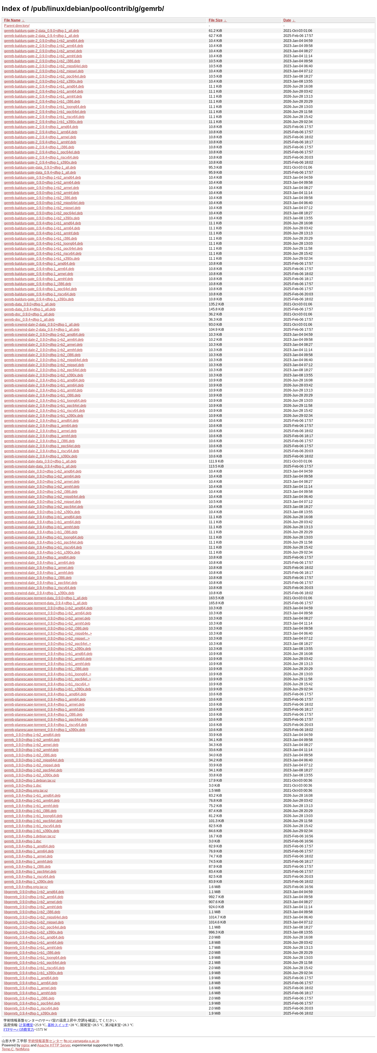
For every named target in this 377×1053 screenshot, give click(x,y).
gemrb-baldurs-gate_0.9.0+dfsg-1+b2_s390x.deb (42, 218)
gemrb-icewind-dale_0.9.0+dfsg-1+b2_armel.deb (41, 481)
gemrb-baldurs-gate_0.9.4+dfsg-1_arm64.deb (39, 269)
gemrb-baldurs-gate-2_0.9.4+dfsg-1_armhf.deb (40, 142)
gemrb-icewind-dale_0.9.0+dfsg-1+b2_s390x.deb (42, 512)
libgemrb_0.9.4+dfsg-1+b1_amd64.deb (34, 937)
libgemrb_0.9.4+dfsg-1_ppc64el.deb (32, 1003)
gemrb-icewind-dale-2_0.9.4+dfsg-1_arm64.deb (41, 426)
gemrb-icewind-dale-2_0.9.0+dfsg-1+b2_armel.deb (43, 344)
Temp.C (8, 1049)
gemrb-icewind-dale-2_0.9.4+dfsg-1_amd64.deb (41, 421)
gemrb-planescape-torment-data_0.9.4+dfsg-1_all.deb (45, 603)
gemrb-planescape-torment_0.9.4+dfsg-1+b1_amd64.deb (48, 654)
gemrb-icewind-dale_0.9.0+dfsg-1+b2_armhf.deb (41, 486)
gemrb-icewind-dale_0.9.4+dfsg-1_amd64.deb (39, 557)
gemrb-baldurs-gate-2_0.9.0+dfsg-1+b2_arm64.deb (43, 46)
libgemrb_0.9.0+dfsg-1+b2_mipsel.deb (34, 922)
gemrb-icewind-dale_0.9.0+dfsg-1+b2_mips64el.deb (44, 497)
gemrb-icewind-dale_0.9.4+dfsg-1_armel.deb (39, 568)
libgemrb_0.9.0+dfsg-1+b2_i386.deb (32, 912)
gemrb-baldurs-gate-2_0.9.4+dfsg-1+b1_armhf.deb (43, 96)
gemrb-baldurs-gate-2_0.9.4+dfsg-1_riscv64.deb (41, 157)
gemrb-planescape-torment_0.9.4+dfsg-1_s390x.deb (44, 730)
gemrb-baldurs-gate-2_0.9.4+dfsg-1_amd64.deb (41, 127)
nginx (25, 1045)
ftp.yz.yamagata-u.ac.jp (81, 1041)
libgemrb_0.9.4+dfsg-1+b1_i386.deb (32, 952)
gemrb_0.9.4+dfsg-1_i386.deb (27, 866)
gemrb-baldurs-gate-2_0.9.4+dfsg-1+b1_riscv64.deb (44, 117)
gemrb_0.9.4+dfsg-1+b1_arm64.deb (32, 800)
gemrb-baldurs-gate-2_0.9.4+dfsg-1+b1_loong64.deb (45, 107)
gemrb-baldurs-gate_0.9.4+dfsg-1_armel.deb (38, 274)
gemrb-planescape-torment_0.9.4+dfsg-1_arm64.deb (45, 699)
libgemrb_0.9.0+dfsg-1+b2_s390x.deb (33, 932)
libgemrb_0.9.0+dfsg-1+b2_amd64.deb (34, 892)
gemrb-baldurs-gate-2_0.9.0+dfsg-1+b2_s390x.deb (43, 81)
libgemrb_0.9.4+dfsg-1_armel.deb (30, 988)
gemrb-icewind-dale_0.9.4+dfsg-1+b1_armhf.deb (41, 527)
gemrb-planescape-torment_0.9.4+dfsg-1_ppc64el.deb (46, 719)
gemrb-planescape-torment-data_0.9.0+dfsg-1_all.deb (45, 598)
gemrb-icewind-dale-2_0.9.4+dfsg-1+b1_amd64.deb (44, 380)
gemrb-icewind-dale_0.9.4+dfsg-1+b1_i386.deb (40, 532)
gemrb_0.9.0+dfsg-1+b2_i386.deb (30, 755)
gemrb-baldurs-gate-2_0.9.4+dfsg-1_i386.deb (39, 147)
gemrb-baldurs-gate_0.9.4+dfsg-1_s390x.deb (39, 299)
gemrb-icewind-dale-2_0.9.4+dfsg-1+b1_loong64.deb (45, 400)
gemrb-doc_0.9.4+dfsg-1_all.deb (29, 319)
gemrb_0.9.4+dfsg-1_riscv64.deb (29, 876)
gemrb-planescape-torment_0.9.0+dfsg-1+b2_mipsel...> (47, 638)
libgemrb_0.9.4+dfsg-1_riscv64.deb (31, 1008)
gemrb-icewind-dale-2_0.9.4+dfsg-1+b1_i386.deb (42, 395)
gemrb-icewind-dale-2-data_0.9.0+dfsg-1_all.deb (41, 324)
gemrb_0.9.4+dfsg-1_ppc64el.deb (30, 871)
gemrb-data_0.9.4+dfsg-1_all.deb (29, 309)
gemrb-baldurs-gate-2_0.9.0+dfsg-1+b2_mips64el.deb (45, 66)
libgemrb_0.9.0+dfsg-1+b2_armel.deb (33, 902)
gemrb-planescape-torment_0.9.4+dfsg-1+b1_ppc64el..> (47, 679)
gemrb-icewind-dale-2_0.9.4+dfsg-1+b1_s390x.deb (43, 415)
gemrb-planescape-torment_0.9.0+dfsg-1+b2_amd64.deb (48, 608)
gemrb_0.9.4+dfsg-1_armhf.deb (28, 861)
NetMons (22, 1049)
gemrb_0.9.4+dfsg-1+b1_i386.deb (30, 811)
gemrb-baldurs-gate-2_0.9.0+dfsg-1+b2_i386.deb (42, 61)
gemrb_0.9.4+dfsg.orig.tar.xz (26, 887)
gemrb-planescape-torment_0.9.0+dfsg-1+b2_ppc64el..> (47, 644)
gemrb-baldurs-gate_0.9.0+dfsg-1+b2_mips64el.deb (44, 203)
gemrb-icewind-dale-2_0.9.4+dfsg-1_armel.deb (40, 431)
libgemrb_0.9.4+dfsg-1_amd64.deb (31, 978)
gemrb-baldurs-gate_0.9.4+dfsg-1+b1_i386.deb (40, 238)
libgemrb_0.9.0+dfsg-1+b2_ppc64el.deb (35, 927)
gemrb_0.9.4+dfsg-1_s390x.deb (28, 881)
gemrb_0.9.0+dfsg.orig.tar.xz (26, 790)
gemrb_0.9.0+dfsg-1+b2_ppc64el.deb (33, 770)
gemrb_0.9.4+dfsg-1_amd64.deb (29, 846)
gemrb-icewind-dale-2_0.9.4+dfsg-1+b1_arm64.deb (44, 385)
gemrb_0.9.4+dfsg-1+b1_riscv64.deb (32, 826)
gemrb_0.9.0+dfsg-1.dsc (22, 785)
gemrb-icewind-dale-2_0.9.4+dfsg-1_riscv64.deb (41, 451)
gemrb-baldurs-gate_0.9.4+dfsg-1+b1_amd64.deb (42, 223)
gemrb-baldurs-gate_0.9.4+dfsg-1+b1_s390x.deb (42, 258)
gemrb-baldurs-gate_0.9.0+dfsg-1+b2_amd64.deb (42, 177)
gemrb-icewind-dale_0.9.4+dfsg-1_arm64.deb (39, 563)
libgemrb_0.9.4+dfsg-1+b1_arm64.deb (33, 942)
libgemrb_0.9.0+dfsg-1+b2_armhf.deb (33, 907)
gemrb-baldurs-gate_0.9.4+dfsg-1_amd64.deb (39, 263)
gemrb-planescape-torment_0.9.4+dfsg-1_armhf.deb (44, 709)
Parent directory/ (16, 26)
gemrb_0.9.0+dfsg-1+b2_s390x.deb (31, 775)
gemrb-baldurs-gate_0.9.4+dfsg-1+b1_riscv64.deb (42, 253)
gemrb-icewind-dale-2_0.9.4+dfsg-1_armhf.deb (40, 436)
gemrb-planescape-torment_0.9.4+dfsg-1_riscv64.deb (45, 725)
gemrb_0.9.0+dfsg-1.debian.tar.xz (30, 780)
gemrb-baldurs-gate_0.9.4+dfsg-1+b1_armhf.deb (41, 233)
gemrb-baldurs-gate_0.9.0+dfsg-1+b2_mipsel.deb (42, 208)
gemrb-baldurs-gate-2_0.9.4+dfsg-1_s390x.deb (40, 162)
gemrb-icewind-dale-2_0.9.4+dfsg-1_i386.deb (39, 441)
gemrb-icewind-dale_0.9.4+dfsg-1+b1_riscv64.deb (43, 547)
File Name (12, 20)
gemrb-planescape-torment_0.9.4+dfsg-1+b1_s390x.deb (47, 689)
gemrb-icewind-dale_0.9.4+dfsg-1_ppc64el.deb (40, 583)
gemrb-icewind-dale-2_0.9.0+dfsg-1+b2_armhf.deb (43, 350)
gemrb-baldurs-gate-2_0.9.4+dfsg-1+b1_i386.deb (42, 101)
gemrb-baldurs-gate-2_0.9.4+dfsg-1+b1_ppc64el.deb (45, 112)
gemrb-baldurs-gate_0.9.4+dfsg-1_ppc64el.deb (40, 289)
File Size (216, 20)
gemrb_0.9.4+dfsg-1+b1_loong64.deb (33, 816)
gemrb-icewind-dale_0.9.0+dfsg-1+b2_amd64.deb (42, 471)
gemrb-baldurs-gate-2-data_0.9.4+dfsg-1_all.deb (41, 36)
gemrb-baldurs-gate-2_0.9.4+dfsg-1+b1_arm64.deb (43, 91)
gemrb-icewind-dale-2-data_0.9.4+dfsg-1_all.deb (41, 329)
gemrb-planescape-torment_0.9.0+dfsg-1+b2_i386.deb (46, 628)
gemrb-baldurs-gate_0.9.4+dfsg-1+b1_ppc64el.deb (43, 248)
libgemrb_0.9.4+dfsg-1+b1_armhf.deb (33, 947)
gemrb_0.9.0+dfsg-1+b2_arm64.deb (32, 740)
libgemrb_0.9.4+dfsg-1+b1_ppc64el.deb (35, 963)
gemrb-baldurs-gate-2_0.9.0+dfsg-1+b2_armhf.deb (43, 56)
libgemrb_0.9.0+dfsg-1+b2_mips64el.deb (36, 917)
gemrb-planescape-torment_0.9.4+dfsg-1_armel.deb (44, 704)
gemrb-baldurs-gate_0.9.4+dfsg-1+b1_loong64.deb (43, 243)
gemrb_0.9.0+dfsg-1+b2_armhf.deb (31, 750)
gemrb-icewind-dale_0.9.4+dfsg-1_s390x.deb (39, 593)
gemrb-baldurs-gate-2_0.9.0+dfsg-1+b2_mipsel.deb (44, 71)
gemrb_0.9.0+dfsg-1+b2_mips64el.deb (34, 760)
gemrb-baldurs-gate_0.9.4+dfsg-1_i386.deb (37, 284)
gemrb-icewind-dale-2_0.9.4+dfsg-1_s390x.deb (40, 456)
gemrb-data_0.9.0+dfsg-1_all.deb (29, 304)
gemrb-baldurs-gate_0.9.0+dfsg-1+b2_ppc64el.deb (43, 213)
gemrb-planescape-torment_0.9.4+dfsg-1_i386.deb (43, 714)
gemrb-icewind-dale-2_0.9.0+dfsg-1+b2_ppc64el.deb (45, 370)
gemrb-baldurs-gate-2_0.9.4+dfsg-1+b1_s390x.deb (43, 122)
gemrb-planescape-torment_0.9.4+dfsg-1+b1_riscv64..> (47, 684)
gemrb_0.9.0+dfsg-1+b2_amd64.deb (32, 735)
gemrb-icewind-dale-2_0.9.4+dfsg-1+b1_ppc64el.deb (45, 405)
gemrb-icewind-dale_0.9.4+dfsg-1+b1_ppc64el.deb (43, 542)
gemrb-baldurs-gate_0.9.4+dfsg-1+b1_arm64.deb (42, 228)
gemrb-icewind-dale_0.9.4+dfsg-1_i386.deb (38, 578)
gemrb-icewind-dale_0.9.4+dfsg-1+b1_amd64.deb (42, 517)
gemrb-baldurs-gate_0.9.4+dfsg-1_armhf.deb (38, 279)
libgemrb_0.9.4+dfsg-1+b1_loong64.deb (35, 957)
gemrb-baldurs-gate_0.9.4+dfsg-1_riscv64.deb (39, 294)
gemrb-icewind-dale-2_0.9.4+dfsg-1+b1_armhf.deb (43, 390)
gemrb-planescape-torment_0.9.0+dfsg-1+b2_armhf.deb (47, 623)
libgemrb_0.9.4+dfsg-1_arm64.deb (30, 983)
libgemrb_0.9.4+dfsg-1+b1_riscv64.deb (34, 968)
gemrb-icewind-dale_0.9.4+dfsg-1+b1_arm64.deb (42, 522)
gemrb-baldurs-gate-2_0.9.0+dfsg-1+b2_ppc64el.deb (45, 76)
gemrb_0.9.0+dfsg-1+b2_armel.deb (31, 745)
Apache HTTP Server (53, 1045)
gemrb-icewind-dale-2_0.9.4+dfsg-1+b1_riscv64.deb (44, 410)
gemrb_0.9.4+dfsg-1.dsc (22, 841)
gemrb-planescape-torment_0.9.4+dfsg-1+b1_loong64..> (47, 674)
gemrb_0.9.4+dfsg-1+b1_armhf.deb (31, 806)
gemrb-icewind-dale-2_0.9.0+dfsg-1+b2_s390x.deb (43, 375)
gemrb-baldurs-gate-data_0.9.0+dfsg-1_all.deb (40, 167)
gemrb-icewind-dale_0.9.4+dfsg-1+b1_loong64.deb (43, 537)
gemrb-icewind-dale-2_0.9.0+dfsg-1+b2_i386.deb (42, 355)
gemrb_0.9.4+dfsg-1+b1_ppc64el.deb (33, 821)
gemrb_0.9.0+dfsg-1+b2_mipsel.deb (32, 765)
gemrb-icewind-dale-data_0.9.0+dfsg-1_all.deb (40, 461)
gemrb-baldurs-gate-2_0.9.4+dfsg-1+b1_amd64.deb (44, 86)
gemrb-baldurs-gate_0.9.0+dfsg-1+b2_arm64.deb (42, 182)
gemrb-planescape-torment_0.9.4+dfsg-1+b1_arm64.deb (47, 659)
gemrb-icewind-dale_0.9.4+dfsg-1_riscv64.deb (40, 588)
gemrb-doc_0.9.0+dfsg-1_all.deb (29, 314)
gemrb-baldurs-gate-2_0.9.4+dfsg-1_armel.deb (40, 137)
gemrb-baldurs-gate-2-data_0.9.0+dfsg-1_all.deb (41, 31)
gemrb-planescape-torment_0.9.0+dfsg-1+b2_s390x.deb (47, 649)
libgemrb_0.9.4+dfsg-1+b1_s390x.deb (33, 973)
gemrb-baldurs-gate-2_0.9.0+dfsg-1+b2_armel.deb (43, 51)
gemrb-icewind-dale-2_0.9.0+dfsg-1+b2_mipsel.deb (44, 365)
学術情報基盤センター (45, 1041)
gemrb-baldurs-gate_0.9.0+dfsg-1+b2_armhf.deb (41, 193)
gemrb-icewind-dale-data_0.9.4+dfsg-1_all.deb (40, 466)
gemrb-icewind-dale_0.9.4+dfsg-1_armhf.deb (39, 573)
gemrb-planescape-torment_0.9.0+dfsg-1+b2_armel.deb (47, 618)
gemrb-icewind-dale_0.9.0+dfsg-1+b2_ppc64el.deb (43, 507)
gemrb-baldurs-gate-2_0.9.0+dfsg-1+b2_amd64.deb (44, 41)
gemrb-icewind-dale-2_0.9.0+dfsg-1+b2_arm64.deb (44, 339)
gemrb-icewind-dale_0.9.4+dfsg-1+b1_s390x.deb (42, 552)
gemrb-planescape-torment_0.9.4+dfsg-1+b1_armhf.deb (47, 664)
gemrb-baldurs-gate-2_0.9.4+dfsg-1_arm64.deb (40, 132)
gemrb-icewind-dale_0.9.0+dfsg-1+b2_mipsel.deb (42, 502)
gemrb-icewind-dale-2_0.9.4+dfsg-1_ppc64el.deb (42, 446)
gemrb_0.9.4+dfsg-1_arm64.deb (29, 851)
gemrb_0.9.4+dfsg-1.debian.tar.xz (30, 836)
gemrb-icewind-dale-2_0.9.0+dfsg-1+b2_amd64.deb (44, 334)
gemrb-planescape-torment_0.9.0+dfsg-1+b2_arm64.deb (47, 613)
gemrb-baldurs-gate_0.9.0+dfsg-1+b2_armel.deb (41, 188)
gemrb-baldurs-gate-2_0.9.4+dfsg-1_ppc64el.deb (42, 152)
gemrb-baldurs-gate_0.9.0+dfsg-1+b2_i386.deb (40, 198)
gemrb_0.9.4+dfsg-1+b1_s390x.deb (31, 831)
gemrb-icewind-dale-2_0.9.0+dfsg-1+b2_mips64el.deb (46, 360)
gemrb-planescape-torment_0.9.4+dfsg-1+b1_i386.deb (46, 669)
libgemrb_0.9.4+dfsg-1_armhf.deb (30, 993)
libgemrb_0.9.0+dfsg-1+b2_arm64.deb (33, 897)
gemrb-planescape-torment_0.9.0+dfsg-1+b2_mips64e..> (48, 633)
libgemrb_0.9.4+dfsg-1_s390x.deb (30, 1013)
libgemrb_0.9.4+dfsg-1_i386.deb (29, 998)
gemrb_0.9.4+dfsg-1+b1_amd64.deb (32, 795)
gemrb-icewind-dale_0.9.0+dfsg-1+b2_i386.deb (40, 492)
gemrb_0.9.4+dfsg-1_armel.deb (28, 856)
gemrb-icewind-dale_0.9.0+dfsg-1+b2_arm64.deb (42, 476)
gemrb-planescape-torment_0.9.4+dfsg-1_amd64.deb (45, 694)
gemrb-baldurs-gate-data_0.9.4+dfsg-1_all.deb (40, 172)
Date (287, 20)
